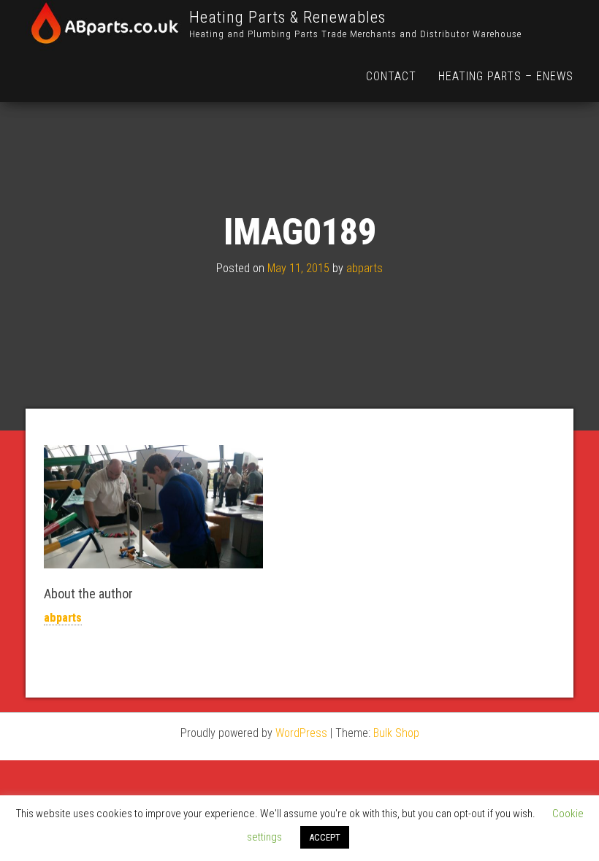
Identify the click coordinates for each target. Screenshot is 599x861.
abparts (364, 269)
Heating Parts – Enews (505, 76)
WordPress (301, 733)
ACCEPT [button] (324, 837)
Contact (391, 76)
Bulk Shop (396, 733)
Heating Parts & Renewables (287, 17)
